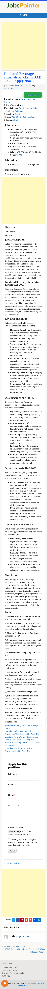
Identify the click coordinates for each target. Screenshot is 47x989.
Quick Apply (33, 95)
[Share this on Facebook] (18, 920)
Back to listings (13, 863)
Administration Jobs (28, 108)
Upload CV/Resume (17, 827)
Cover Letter (14, 805)
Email (11, 785)
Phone (11, 795)
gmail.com (8, 88)
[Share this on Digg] (35, 920)
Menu (25, 14)
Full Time (19, 111)
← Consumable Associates (14, 946)
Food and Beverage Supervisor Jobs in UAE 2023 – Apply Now (22, 77)
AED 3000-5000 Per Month (24, 117)
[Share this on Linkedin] (39, 920)
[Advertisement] (23, 45)
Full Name (13, 774)
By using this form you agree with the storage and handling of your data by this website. (22, 842)
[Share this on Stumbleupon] (30, 920)
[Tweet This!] (13, 920)
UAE (16, 120)
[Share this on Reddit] (26, 920)
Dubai (17, 114)
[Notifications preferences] (4, 983)
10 (23, 105)
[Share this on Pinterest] (22, 920)
